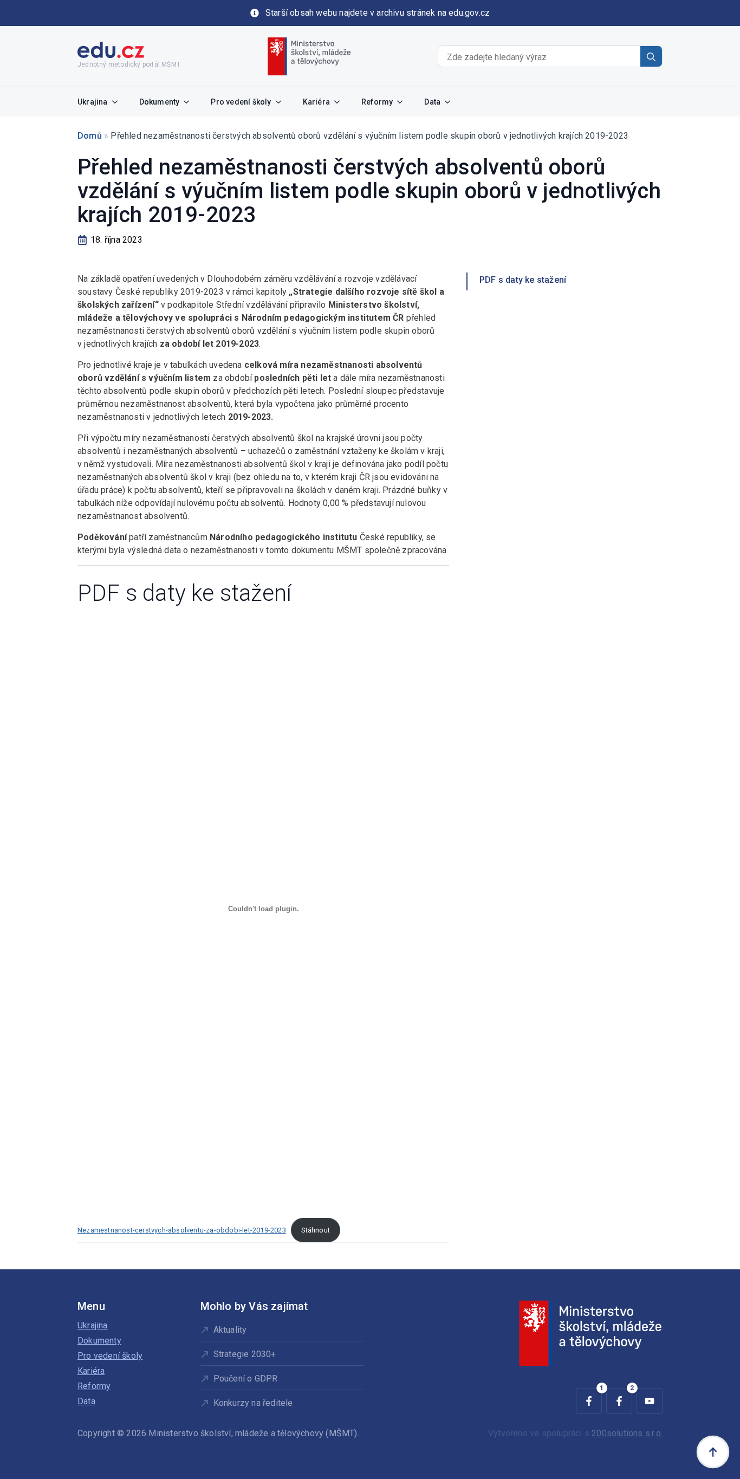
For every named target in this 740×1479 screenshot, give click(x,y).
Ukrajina (92, 102)
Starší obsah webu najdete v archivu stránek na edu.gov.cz (377, 13)
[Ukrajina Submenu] (118, 101)
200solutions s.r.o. (627, 1433)
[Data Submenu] (450, 101)
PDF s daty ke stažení (522, 280)
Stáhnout (315, 1230)
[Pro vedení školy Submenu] (281, 101)
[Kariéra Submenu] (340, 101)
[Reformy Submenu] (403, 101)
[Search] (651, 57)
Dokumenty (159, 102)
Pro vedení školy (241, 102)
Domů (89, 136)
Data (432, 102)
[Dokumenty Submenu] (189, 101)
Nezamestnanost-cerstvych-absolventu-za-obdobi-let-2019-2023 (181, 1230)
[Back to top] (713, 1452)
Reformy (377, 102)
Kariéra (316, 102)
